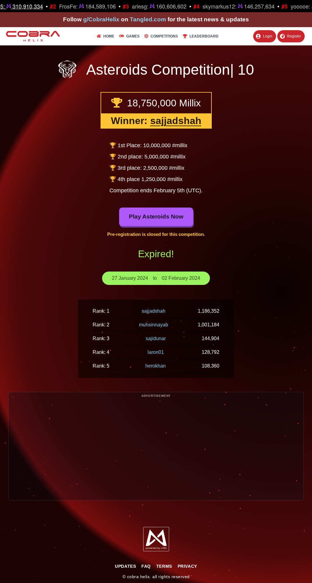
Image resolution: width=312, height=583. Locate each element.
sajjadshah (175, 120)
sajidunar (156, 338)
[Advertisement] (156, 457)
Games (133, 36)
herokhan (155, 365)
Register (294, 36)
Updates (125, 566)
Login (267, 36)
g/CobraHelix (101, 19)
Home (108, 36)
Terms (164, 566)
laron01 (155, 352)
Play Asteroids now (156, 216)
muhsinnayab (153, 324)
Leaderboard (204, 36)
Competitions (164, 36)
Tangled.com (148, 19)
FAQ (146, 566)
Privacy (187, 566)
